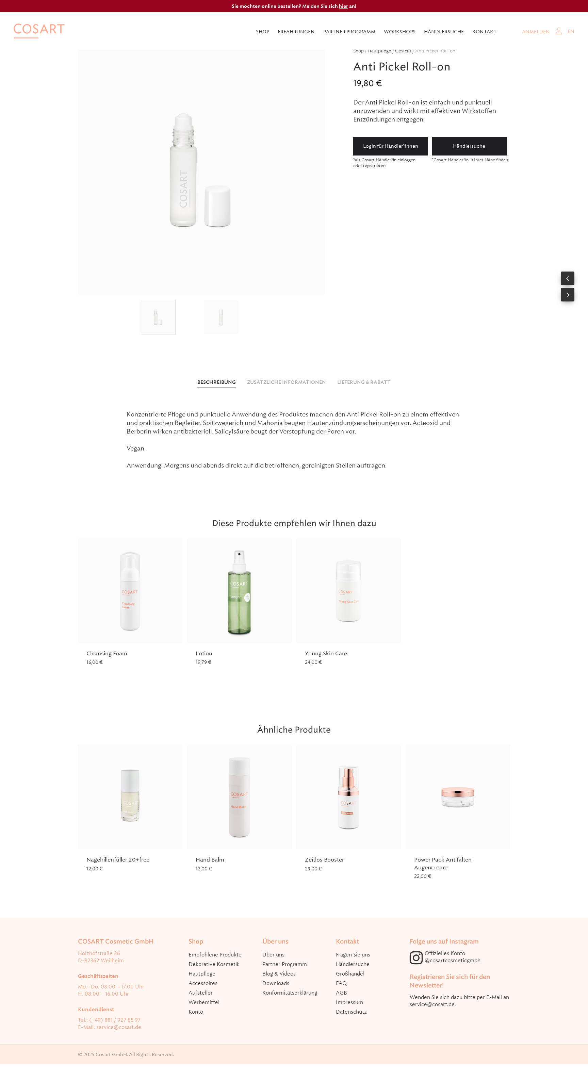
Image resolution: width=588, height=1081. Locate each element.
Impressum (349, 1002)
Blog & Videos (279, 973)
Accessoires (203, 983)
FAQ (341, 983)
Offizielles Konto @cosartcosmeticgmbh (452, 957)
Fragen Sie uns (353, 954)
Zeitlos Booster (324, 859)
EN (571, 31)
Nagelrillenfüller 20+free (117, 859)
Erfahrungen (296, 32)
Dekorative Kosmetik (214, 964)
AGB (341, 992)
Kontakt (484, 32)
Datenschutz (351, 1012)
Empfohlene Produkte (215, 954)
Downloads (275, 983)
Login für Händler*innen (390, 146)
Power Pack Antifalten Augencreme (443, 863)
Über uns (273, 954)
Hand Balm (210, 859)
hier (343, 6)
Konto (196, 1012)
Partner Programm (284, 964)
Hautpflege (379, 51)
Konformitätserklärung (289, 992)
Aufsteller (201, 992)
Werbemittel (204, 1002)
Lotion (204, 653)
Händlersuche (444, 32)
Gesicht (403, 51)
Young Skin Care (326, 653)
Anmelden (536, 32)
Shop (262, 32)
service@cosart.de (118, 1027)
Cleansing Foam (106, 653)
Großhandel (350, 973)
